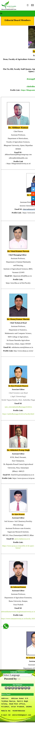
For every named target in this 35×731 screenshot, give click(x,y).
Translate (26, 678)
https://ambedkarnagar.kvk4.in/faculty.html (18, 414)
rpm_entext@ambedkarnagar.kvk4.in (18, 407)
